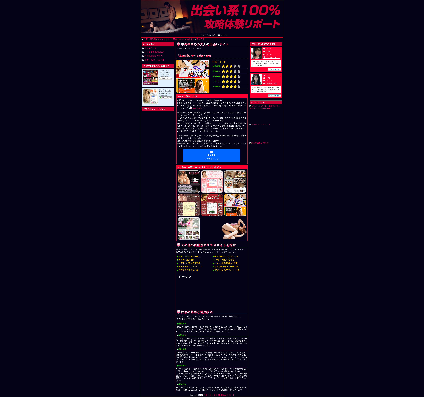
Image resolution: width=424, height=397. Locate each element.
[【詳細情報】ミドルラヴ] (212, 181)
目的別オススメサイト (154, 56)
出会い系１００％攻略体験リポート (219, 395)
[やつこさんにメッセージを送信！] (256, 58)
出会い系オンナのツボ (154, 60)
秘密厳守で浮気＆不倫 (188, 270)
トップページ (150, 48)
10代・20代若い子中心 (224, 260)
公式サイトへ (211, 157)
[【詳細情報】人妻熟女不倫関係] (188, 205)
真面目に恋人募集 (186, 260)
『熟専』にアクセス (165, 97)
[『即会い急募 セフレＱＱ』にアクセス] (150, 77)
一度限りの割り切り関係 (189, 263)
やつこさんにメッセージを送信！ (274, 69)
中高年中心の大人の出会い (226, 256)
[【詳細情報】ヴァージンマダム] (235, 181)
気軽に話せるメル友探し (189, 256)
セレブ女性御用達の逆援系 (226, 263)
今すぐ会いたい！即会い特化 (227, 267)
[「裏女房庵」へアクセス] (192, 76)
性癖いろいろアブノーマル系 (227, 270)
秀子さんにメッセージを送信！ (274, 95)
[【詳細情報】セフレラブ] (188, 181)
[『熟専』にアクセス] (150, 96)
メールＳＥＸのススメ (154, 52)
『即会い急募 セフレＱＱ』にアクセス (165, 78)
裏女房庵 (197, 108)
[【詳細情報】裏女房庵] (235, 205)
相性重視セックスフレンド (190, 267)
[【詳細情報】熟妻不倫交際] (212, 205)
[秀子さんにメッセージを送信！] (256, 84)
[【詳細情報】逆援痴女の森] (188, 228)
